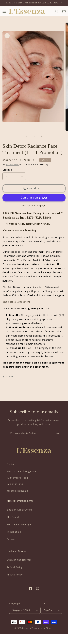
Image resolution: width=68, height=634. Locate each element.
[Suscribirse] (57, 433)
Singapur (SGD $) (21, 610)
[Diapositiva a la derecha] (41, 136)
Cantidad (7, 169)
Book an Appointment (19, 509)
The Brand (13, 517)
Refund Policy (14, 567)
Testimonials (14, 531)
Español (48, 610)
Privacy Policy (14, 574)
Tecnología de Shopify (43, 628)
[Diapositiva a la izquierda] (26, 136)
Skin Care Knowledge (19, 524)
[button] (4, 11)
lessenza (26, 628)
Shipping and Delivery (19, 559)
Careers (11, 539)
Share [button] (9, 376)
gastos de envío (12, 164)
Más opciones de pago (34, 205)
